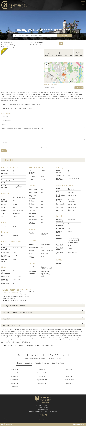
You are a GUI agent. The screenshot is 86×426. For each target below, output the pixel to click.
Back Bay (13, 373)
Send (3, 151)
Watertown (40, 383)
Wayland (68, 383)
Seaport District (41, 380)
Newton (68, 376)
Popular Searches (42, 363)
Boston (68, 373)
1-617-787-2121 (11, 298)
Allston (68, 369)
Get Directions (79, 88)
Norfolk (21, 345)
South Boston (68, 380)
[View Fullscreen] (46, 70)
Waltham (13, 383)
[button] (64, 35)
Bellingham (29, 345)
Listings (10, 345)
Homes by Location (24, 363)
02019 (37, 345)
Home (4, 345)
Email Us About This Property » (29, 292)
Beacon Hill (40, 373)
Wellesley (13, 386)
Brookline (13, 376)
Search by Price (58, 363)
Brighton (13, 369)
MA (16, 345)
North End (13, 380)
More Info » (23, 294)
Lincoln (41, 376)
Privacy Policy (53, 147)
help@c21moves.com (43, 407)
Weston (40, 369)
